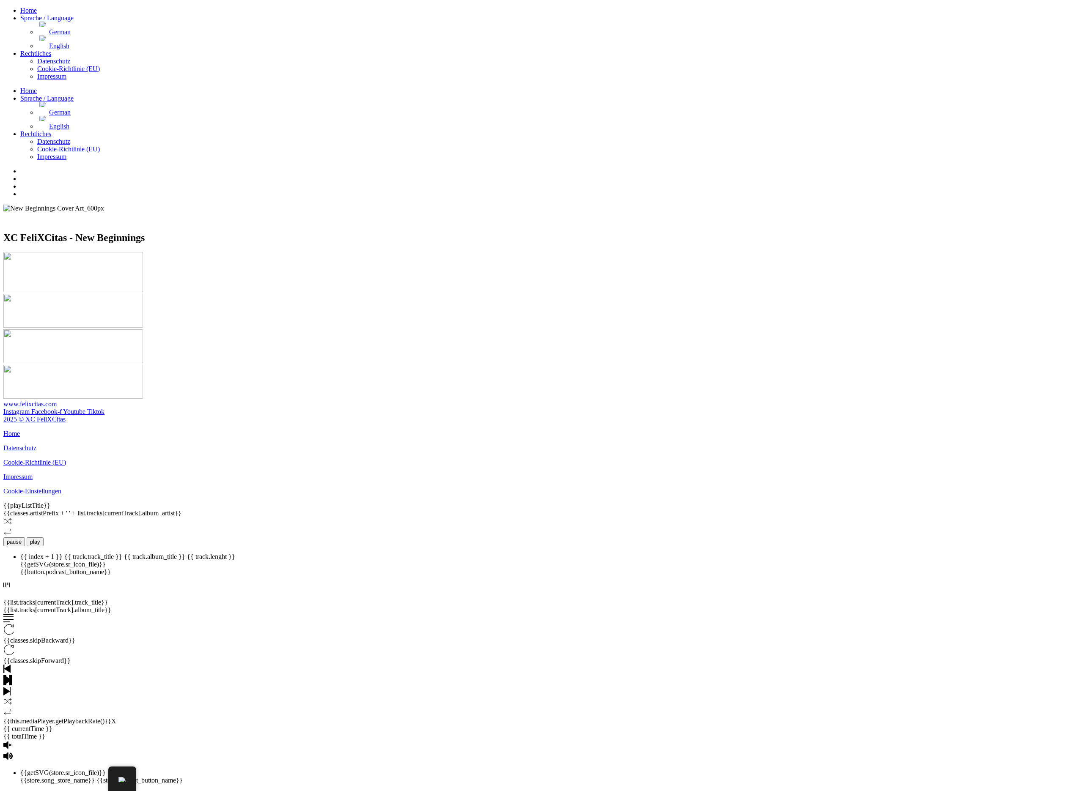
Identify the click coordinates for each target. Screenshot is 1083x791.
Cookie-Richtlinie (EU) (68, 68)
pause (14, 542)
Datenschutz (53, 61)
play (35, 542)
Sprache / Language (47, 18)
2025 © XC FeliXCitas (34, 419)
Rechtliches (35, 53)
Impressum (51, 76)
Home (28, 10)
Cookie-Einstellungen (32, 491)
